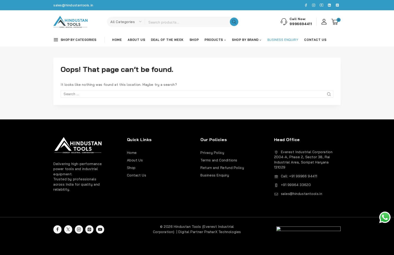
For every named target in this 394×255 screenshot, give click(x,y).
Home (117, 40)
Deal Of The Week (167, 40)
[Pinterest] (337, 5)
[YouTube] (321, 5)
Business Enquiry (214, 175)
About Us (136, 40)
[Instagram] (313, 5)
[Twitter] (68, 229)
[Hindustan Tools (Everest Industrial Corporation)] (70, 22)
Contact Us (315, 40)
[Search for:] (197, 94)
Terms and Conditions (218, 160)
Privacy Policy (212, 152)
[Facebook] (305, 5)
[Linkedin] (329, 5)
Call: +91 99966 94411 (299, 176)
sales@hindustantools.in (73, 5)
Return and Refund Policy (222, 168)
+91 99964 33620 (296, 185)
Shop (194, 40)
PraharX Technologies (222, 232)
